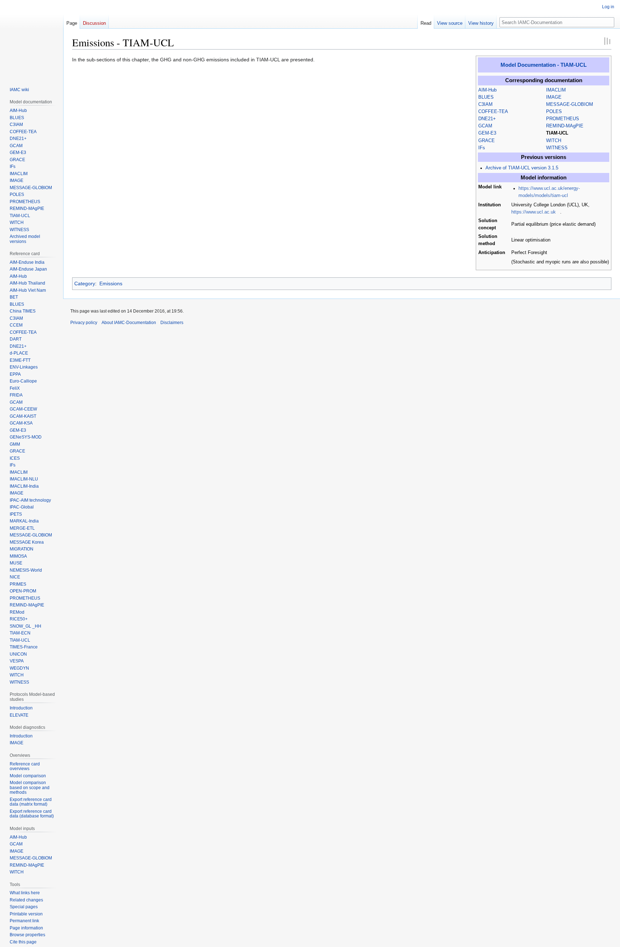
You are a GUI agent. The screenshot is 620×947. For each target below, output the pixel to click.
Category (84, 283)
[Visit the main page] (31, 39)
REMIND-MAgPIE (564, 125)
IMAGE (554, 97)
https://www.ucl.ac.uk (533, 212)
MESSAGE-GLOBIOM (569, 104)
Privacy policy (83, 322)
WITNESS (557, 147)
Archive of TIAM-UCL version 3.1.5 (521, 167)
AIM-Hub (487, 90)
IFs (481, 147)
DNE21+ (487, 118)
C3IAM (485, 104)
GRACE (486, 140)
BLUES (486, 97)
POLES (554, 111)
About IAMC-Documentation (129, 322)
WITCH (553, 140)
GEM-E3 (487, 133)
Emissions (110, 283)
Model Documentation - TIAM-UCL (544, 65)
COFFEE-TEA (493, 111)
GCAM (485, 125)
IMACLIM (556, 90)
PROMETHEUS (562, 118)
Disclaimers (171, 322)
